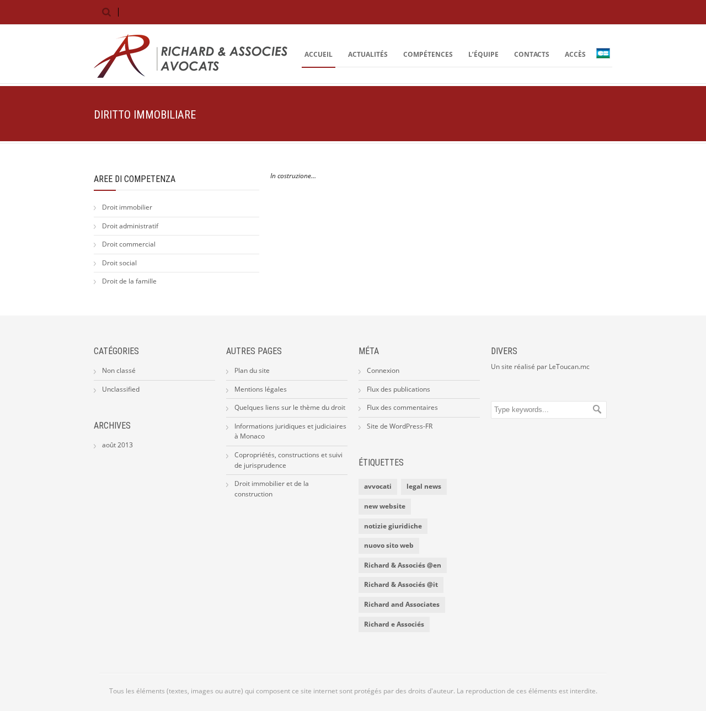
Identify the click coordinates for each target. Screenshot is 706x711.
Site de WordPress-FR (399, 426)
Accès (575, 54)
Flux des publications (398, 389)
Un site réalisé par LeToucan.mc (540, 366)
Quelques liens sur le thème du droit (289, 407)
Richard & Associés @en (402, 565)
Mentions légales (260, 389)
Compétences (428, 54)
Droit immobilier (127, 207)
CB (605, 54)
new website (384, 506)
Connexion (383, 370)
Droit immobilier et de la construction (271, 489)
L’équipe (483, 54)
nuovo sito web (389, 545)
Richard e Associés (394, 624)
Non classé (119, 370)
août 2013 (117, 445)
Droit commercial (129, 244)
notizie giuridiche (393, 526)
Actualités (368, 54)
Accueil (318, 54)
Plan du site (252, 370)
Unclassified (121, 389)
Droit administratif (130, 226)
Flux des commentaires (402, 407)
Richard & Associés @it (401, 584)
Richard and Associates (402, 604)
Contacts (531, 54)
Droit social (119, 263)
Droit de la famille (129, 281)
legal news (424, 486)
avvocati (378, 486)
